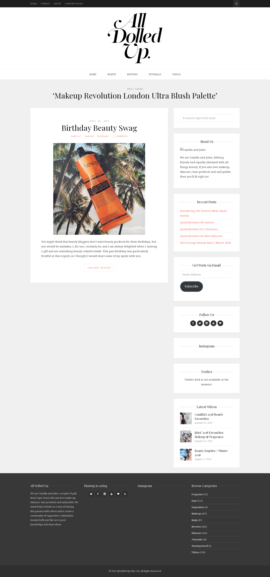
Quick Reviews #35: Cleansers (199, 229)
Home (33, 3)
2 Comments (120, 136)
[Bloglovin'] (220, 323)
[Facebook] (193, 323)
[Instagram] (207, 323)
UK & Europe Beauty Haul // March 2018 (205, 242)
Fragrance (197, 494)
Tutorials (155, 74)
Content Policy (74, 3)
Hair (194, 500)
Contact (45, 3)
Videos (176, 74)
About (57, 3)
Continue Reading (99, 267)
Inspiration (198, 507)
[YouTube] (213, 323)
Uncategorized (200, 545)
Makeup (89, 136)
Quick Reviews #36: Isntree (197, 222)
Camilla (76, 136)
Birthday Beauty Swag (99, 128)
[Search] (236, 3)
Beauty (111, 74)
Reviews (132, 74)
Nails (194, 520)
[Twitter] (200, 323)
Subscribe (191, 286)
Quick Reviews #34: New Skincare (201, 236)
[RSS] (125, 494)
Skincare (103, 136)
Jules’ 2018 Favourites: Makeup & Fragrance (209, 435)
